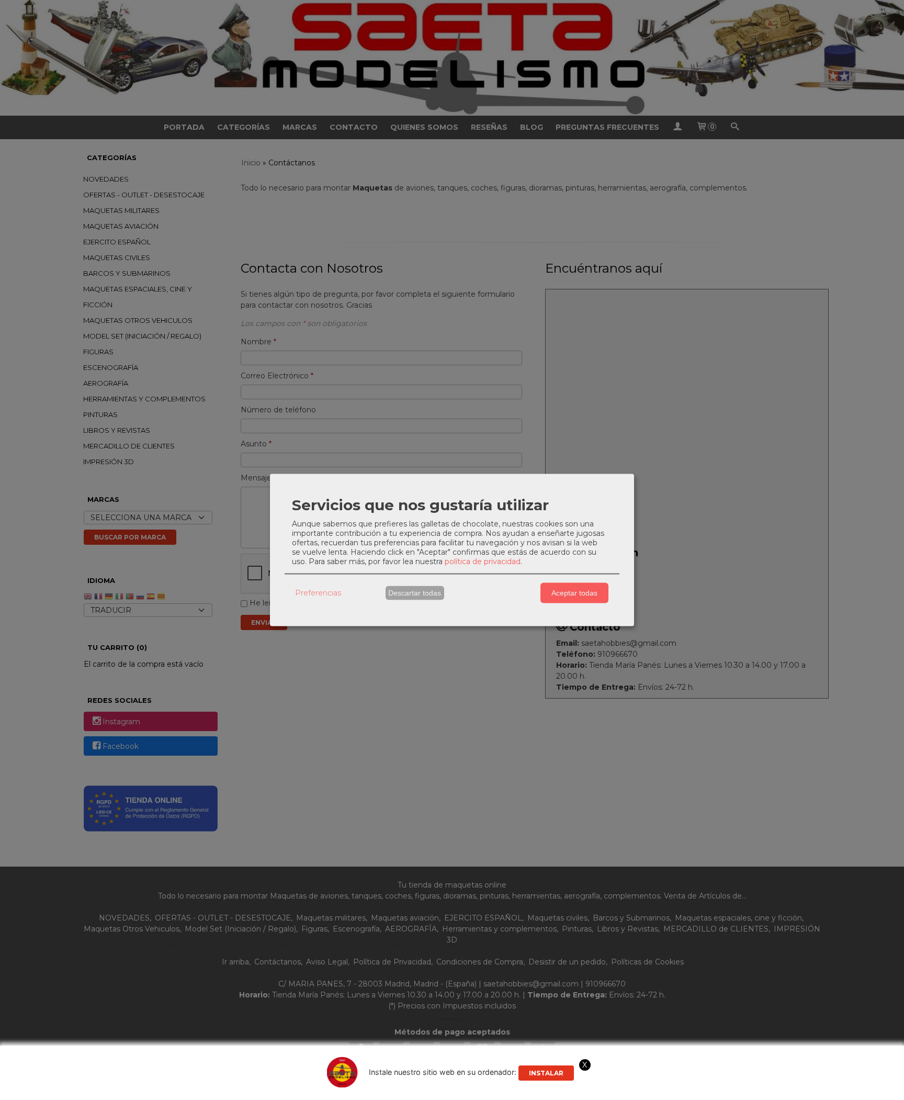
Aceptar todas (574, 593)
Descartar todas (414, 593)
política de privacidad (483, 561)
